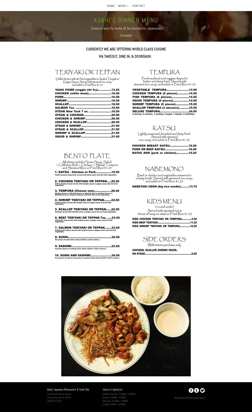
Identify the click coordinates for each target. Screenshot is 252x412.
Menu (122, 6)
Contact (138, 6)
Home (111, 6)
